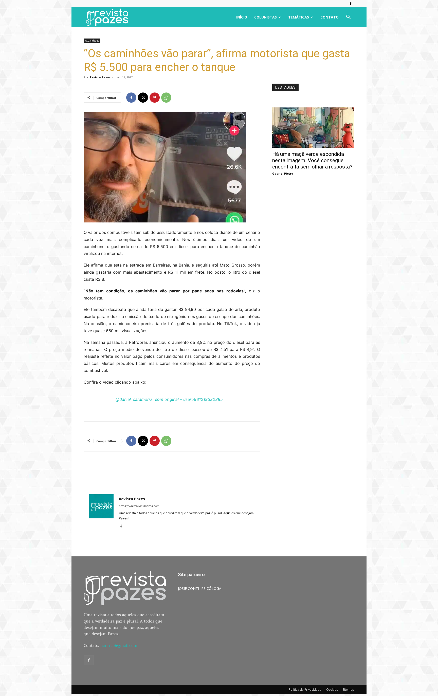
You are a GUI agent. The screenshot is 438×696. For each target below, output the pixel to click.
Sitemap (348, 689)
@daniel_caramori (133, 399)
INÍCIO (241, 17)
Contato (329, 17)
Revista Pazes (100, 77)
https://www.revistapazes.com (139, 506)
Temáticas (298, 17)
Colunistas (265, 17)
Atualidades (92, 40)
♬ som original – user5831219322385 (186, 399)
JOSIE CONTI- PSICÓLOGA (199, 588)
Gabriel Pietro (282, 173)
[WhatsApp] (166, 97)
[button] (348, 17)
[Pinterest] (155, 97)
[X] (143, 97)
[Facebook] (350, 3)
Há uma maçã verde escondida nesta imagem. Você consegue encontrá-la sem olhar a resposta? (312, 160)
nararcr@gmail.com (118, 645)
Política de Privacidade (305, 689)
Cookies (332, 689)
